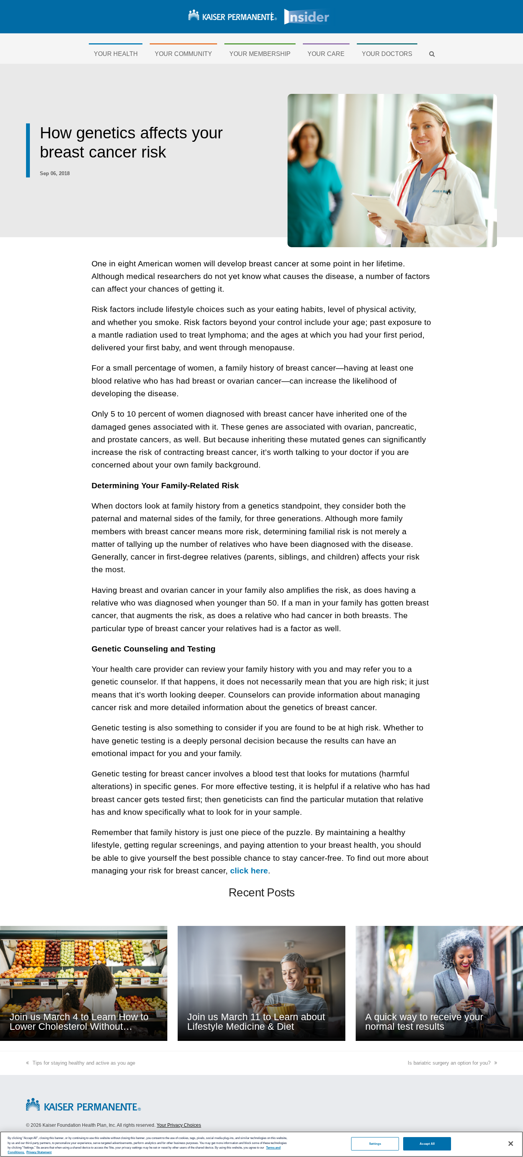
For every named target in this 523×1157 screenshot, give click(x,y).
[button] (432, 54)
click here (249, 870)
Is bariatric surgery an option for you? (449, 1063)
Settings (375, 1143)
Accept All (427, 1143)
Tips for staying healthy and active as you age (84, 1063)
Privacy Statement (39, 1152)
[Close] (510, 1143)
